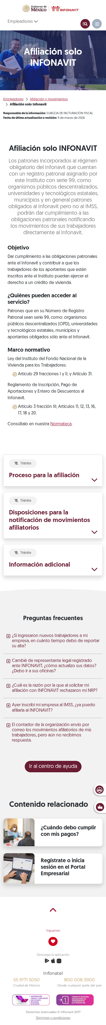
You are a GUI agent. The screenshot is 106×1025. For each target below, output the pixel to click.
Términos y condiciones (53, 1018)
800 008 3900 (79, 979)
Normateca (60, 424)
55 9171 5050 (26, 979)
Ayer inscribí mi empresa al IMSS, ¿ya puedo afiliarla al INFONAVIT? (53, 707)
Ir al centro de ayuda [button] (53, 766)
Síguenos (53, 930)
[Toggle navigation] (85, 24)
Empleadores (21, 22)
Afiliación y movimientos (49, 99)
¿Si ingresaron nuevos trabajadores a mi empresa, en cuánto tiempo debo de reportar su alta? (55, 641)
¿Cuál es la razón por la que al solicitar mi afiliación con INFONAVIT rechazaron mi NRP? (54, 688)
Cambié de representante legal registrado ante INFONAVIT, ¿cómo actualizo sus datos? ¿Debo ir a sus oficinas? (54, 666)
